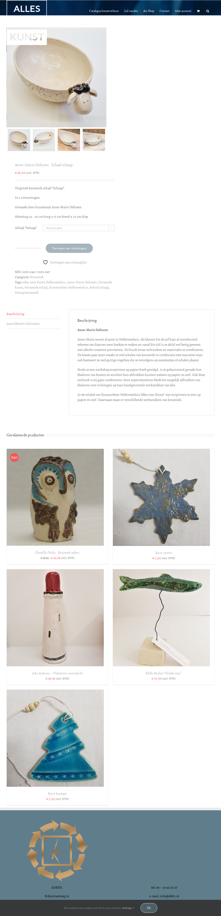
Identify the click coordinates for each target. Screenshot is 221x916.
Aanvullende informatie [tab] (23, 323)
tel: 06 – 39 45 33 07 (164, 887)
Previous (9, 77)
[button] (207, 10)
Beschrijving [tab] (15, 314)
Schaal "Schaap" (26, 227)
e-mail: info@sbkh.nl (164, 896)
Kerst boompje (57, 793)
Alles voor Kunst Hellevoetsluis (44, 282)
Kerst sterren (163, 553)
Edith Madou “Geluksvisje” (164, 673)
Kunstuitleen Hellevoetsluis (68, 287)
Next (103, 77)
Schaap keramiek (27, 292)
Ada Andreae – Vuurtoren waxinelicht (57, 673)
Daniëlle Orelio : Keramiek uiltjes (57, 552)
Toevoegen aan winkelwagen (69, 248)
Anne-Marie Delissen (82, 282)
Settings (127, 908)
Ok (149, 908)
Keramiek (37, 277)
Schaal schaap (99, 287)
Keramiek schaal (36, 287)
